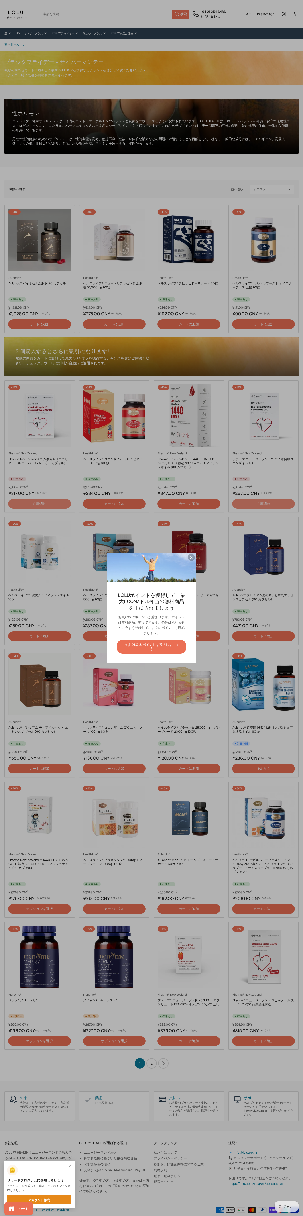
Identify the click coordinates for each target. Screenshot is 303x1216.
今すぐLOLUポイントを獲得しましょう (151, 647)
